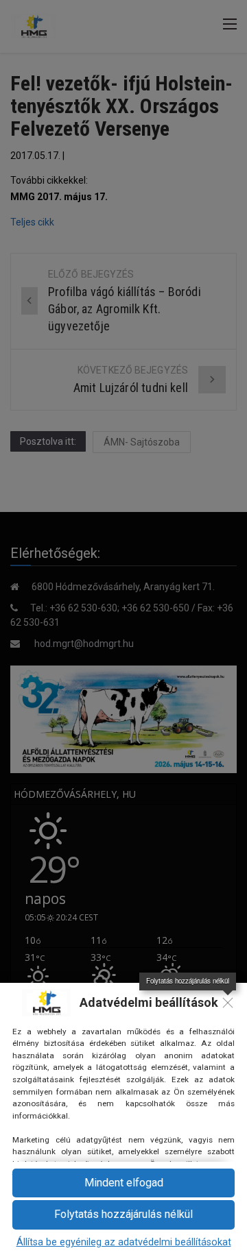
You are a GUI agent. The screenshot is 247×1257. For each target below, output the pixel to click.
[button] (123, 1215)
